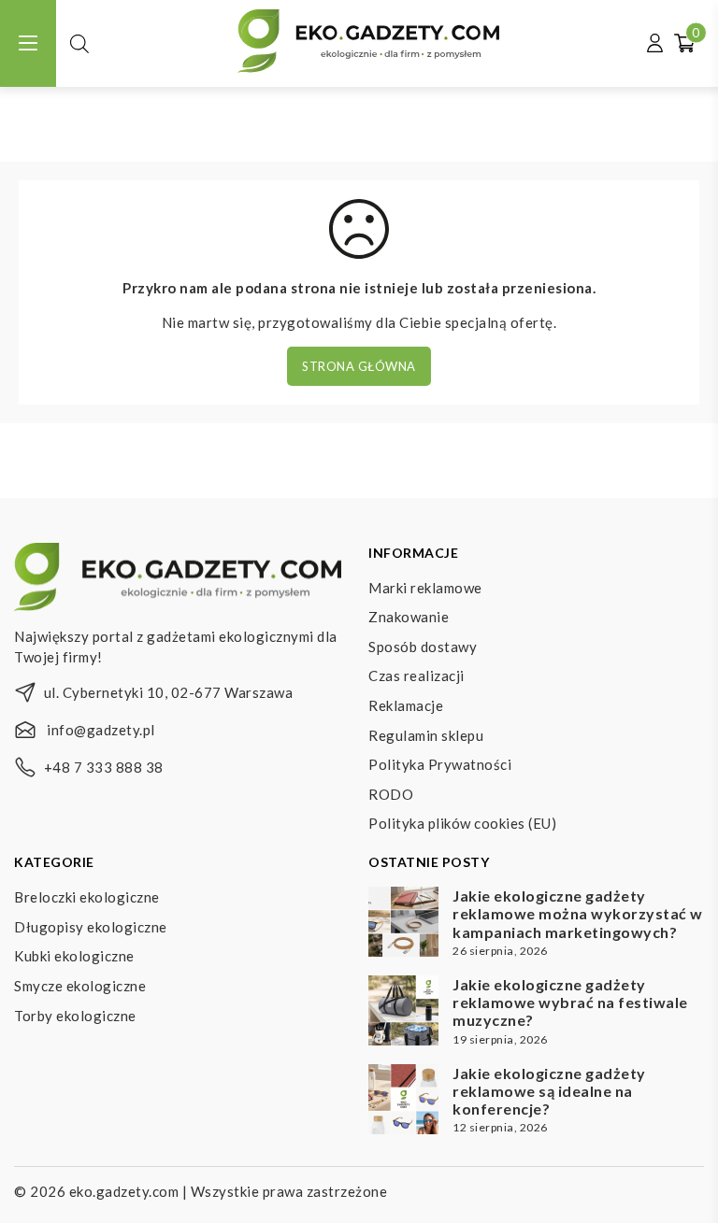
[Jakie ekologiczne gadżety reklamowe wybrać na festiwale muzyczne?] (403, 1012)
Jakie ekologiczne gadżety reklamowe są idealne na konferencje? (549, 1090)
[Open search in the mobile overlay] (79, 43)
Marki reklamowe (425, 587)
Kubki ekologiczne (74, 955)
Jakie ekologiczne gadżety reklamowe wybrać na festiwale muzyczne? (570, 1002)
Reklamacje (405, 705)
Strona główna (359, 366)
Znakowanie (408, 616)
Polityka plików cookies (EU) (462, 823)
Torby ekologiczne (75, 1015)
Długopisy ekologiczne (90, 926)
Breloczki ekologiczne (87, 897)
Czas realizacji (416, 675)
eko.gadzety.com (124, 1191)
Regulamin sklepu (425, 735)
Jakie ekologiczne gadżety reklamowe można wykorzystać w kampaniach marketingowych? (577, 913)
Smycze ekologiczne (80, 985)
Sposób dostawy (422, 646)
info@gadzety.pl (101, 729)
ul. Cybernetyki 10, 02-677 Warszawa (169, 692)
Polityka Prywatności (439, 764)
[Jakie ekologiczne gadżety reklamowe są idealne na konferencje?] (403, 1101)
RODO (390, 794)
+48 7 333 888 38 (104, 767)
